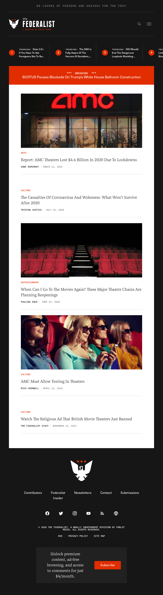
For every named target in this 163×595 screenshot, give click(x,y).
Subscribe (107, 565)
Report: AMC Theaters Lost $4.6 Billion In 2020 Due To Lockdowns (79, 159)
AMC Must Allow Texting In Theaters (52, 381)
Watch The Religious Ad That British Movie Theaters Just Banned (76, 419)
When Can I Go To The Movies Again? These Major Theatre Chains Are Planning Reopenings (81, 292)
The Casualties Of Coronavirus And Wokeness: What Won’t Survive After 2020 (79, 200)
